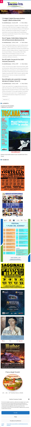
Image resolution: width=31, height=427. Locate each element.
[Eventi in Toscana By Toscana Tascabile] (15, 2)
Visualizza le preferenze (15, 420)
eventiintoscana (7, 22)
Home (2, 17)
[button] (29, 399)
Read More (5, 99)
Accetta (15, 412)
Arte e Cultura (24, 22)
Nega (15, 416)
